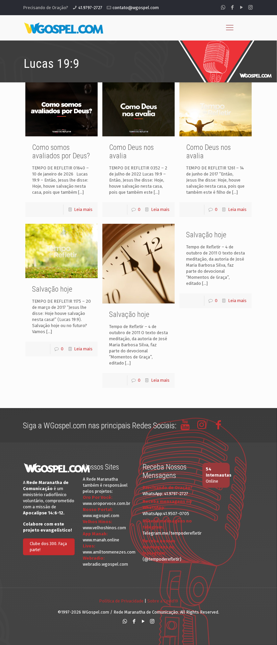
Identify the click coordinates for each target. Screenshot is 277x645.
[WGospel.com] (63, 27)
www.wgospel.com (101, 515)
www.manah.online (101, 539)
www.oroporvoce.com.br (106, 503)
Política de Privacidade (121, 600)
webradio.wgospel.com (105, 564)
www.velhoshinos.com (104, 527)
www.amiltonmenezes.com (109, 552)
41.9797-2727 (90, 7)
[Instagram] (250, 7)
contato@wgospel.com (135, 7)
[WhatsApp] (223, 7)
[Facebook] (232, 7)
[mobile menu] (229, 27)
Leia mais (83, 209)
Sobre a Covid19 (162, 600)
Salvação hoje (206, 235)
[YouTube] (241, 7)
